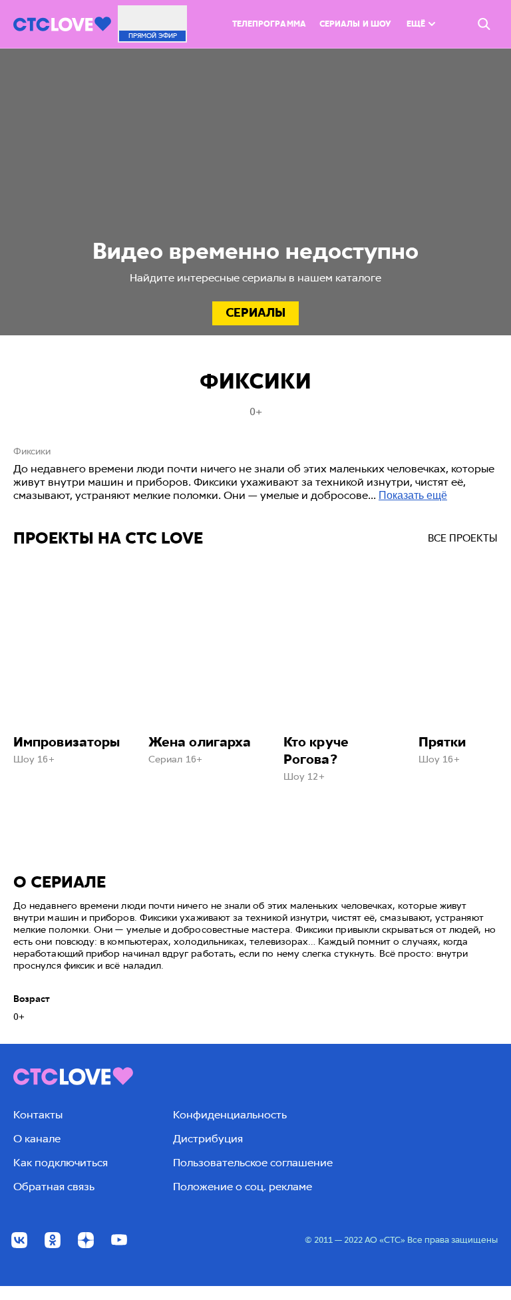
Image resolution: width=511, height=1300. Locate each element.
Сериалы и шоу (355, 24)
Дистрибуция (208, 1139)
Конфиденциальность (230, 1115)
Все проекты (463, 538)
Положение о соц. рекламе (242, 1187)
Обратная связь (53, 1187)
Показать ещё (413, 495)
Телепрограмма (269, 24)
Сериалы (255, 313)
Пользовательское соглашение (253, 1163)
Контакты (38, 1115)
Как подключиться (60, 1163)
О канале (37, 1139)
